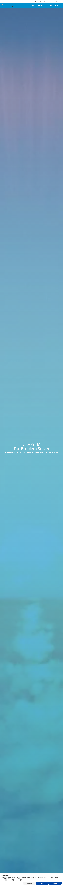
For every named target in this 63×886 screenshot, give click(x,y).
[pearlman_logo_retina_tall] (8, 5)
